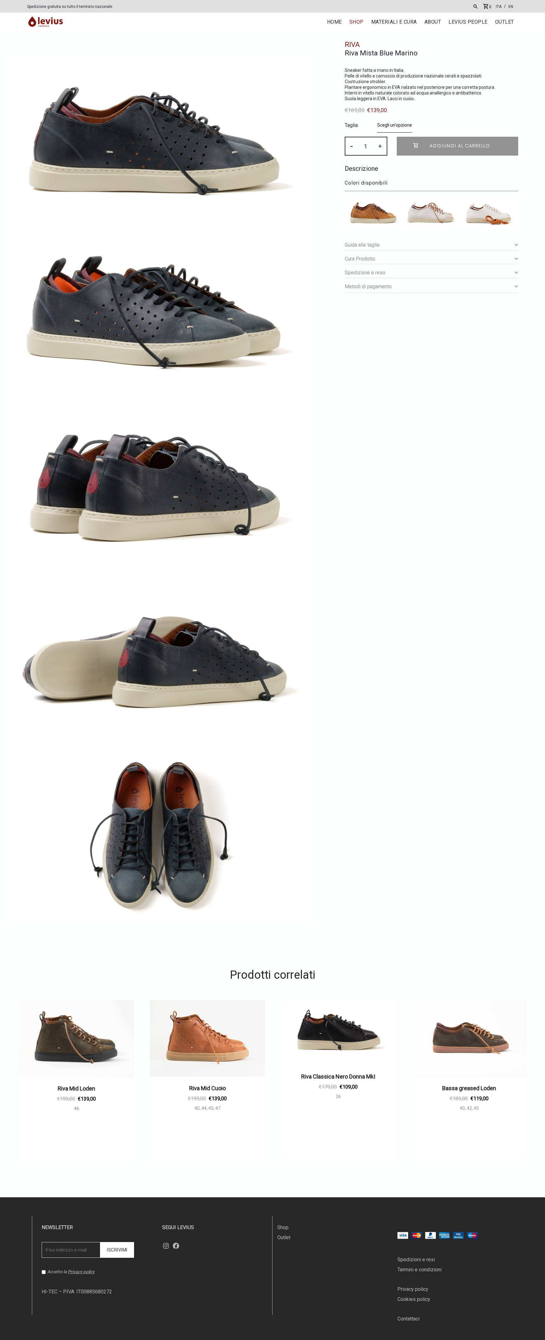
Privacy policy (81, 1271)
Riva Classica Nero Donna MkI (338, 1076)
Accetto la (71, 1271)
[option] (76, 1082)
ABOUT (433, 22)
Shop (283, 1227)
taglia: (352, 125)
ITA (498, 6)
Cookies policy (413, 1299)
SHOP (356, 22)
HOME (334, 22)
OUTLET (504, 22)
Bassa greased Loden (469, 1088)
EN (510, 6)
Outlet (283, 1237)
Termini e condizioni (419, 1270)
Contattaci (408, 1319)
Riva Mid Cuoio (207, 1088)
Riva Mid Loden (76, 1088)
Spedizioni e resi (416, 1260)
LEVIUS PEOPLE (468, 22)
